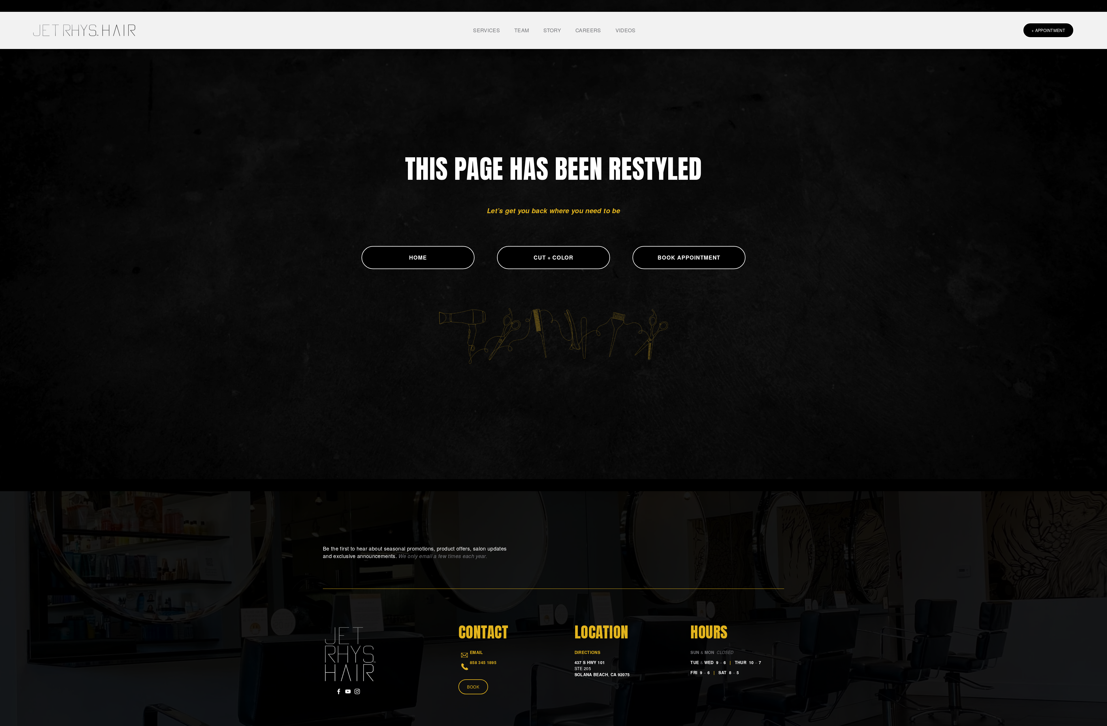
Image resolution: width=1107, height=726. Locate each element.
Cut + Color (553, 257)
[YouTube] (348, 691)
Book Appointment (689, 257)
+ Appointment (1048, 30)
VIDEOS (625, 30)
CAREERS (588, 30)
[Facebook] (339, 691)
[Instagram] (357, 691)
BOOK (473, 687)
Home (418, 257)
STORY (552, 30)
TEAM (521, 30)
